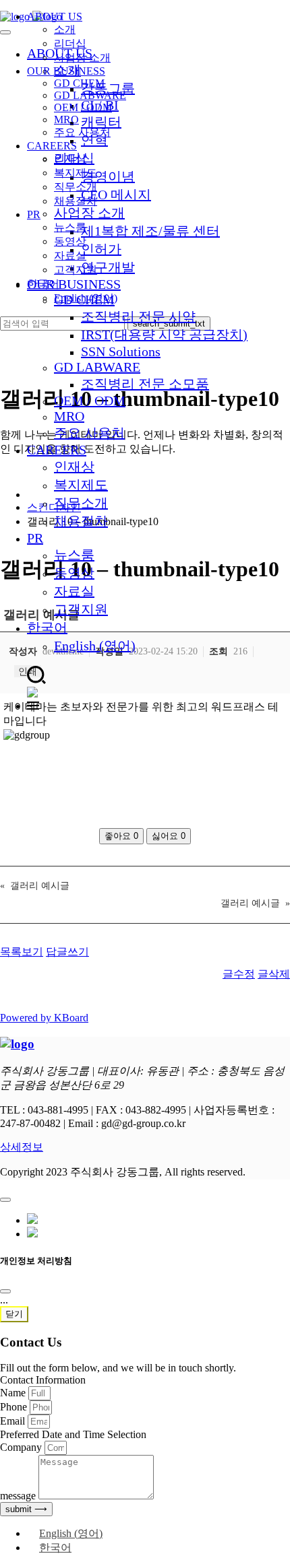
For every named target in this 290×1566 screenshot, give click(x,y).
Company (22, 1447)
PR (35, 538)
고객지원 (81, 609)
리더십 (70, 43)
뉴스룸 (74, 554)
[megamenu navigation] (33, 706)
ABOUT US (54, 16)
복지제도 (81, 484)
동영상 (74, 573)
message (19, 1495)
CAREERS (56, 449)
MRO (69, 416)
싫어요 (168, 836)
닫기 (14, 1314)
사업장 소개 (82, 57)
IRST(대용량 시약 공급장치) (164, 334)
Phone (15, 1406)
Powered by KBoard (44, 1017)
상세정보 (21, 1147)
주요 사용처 (89, 432)
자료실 (74, 591)
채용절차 (81, 521)
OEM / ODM (89, 400)
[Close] (5, 1291)
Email (14, 1421)
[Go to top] (5, 1200)
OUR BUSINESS (66, 71)
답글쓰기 (67, 951)
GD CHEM (79, 83)
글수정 (239, 974)
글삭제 (274, 974)
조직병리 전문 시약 (138, 316)
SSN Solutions (121, 351)
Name (14, 1392)
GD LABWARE (97, 367)
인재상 (74, 466)
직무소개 (81, 503)
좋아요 (121, 836)
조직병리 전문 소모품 (145, 383)
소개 (65, 29)
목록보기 (21, 951)
